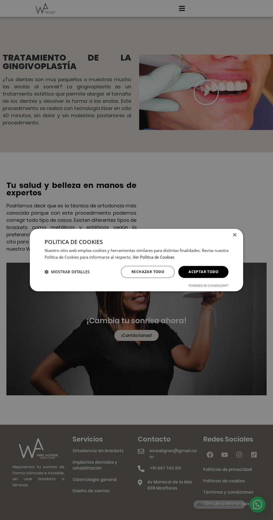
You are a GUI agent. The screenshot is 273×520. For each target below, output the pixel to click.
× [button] (234, 235)
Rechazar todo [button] (147, 271)
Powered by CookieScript (208, 285)
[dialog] (136, 260)
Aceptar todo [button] (203, 271)
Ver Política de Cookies (153, 257)
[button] (67, 271)
